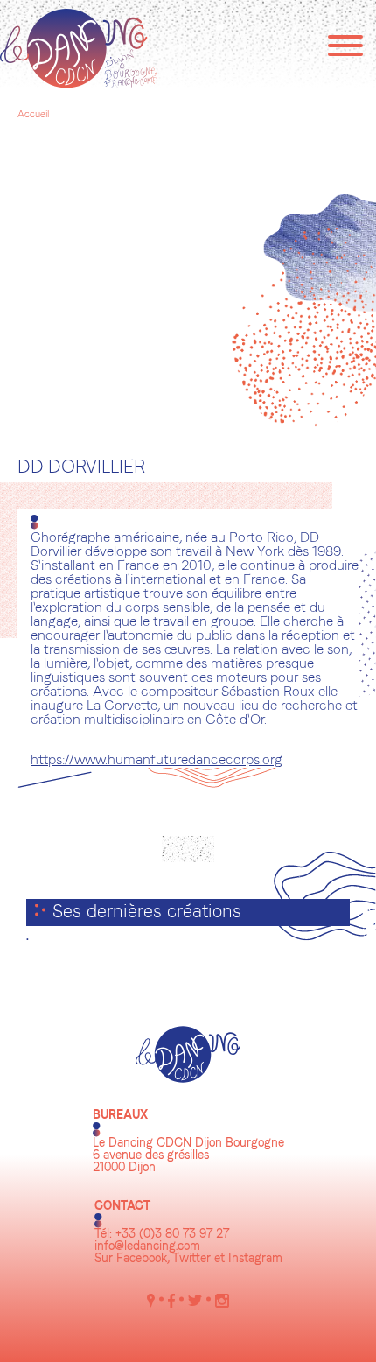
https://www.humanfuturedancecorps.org (156, 761)
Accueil (33, 115)
